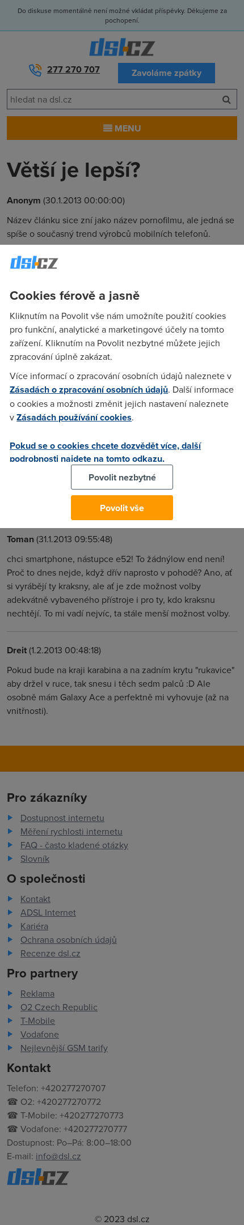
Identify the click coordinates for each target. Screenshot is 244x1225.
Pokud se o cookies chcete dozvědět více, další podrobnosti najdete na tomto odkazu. (105, 452)
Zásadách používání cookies (74, 417)
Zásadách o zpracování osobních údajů (89, 389)
